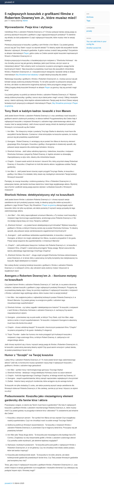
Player (26, 53)
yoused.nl (9, 2)
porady (89, 31)
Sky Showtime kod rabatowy (27, 74)
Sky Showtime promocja (61, 103)
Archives (90, 17)
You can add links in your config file (96, 43)
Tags (88, 20)
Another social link (94, 47)
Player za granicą (49, 205)
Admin (25, 20)
